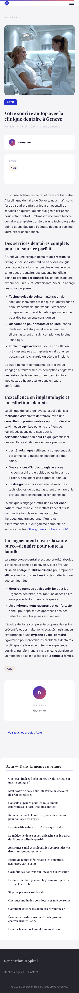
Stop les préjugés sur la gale (26, 892)
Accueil (8, 17)
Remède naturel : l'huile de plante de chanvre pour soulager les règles (37, 817)
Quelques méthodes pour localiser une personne (39, 900)
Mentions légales (14, 971)
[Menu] (71, 3)
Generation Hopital (21, 960)
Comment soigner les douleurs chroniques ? (36, 909)
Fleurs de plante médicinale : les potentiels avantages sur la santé (36, 861)
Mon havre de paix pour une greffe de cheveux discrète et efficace (38, 792)
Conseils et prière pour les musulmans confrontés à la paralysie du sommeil (33, 804)
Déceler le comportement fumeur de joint (35, 929)
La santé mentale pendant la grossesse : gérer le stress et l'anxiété (39, 882)
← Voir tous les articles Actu (23, 732)
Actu (18, 17)
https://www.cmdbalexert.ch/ (47, 529)
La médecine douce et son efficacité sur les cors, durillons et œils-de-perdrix (39, 837)
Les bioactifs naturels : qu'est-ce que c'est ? (35, 827)
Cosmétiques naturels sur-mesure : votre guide (38, 872)
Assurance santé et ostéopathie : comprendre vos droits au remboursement (39, 849)
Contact (33, 971)
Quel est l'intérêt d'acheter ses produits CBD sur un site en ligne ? (39, 780)
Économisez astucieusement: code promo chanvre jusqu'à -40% (34, 919)
